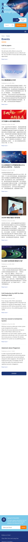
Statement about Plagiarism (11, 348)
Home (3, 36)
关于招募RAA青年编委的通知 (11, 121)
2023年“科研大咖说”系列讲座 (11, 217)
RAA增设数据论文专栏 (9, 80)
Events (8, 36)
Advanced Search (20, 25)
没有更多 (14, 373)
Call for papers (6, 45)
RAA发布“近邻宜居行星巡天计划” (12, 261)
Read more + (5, 59)
